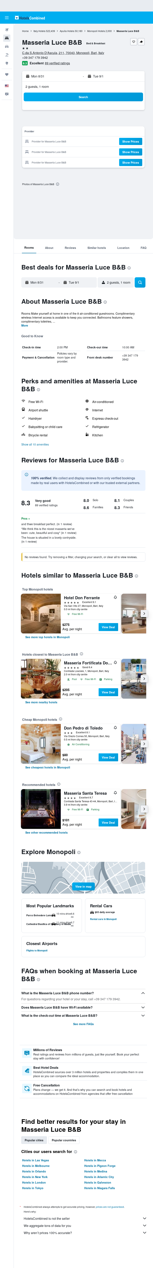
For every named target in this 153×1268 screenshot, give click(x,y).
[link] (47, 637)
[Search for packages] (7, 55)
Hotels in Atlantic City (99, 1177)
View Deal (108, 627)
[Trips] (7, 74)
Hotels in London (34, 1182)
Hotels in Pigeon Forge (100, 1166)
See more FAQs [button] (83, 1024)
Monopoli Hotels (96, 31)
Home (25, 31)
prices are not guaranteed (110, 1206)
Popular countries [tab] (64, 1140)
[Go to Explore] (7, 63)
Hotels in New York (35, 1177)
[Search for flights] (7, 30)
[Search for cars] (7, 46)
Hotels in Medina (95, 1171)
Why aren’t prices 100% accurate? (48, 1232)
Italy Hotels (39, 31)
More (24, 325)
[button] (6, 17)
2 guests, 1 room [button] (37, 86)
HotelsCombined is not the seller (47, 1218)
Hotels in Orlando (34, 1171)
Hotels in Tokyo (32, 1188)
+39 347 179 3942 (35, 57)
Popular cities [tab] (34, 1140)
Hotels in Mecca (95, 1160)
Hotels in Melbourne (36, 1166)
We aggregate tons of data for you (47, 1225)
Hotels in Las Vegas (35, 1160)
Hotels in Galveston (97, 1182)
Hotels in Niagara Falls (99, 1188)
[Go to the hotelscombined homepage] (29, 17)
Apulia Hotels (67, 31)
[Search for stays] (7, 38)
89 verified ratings (57, 63)
